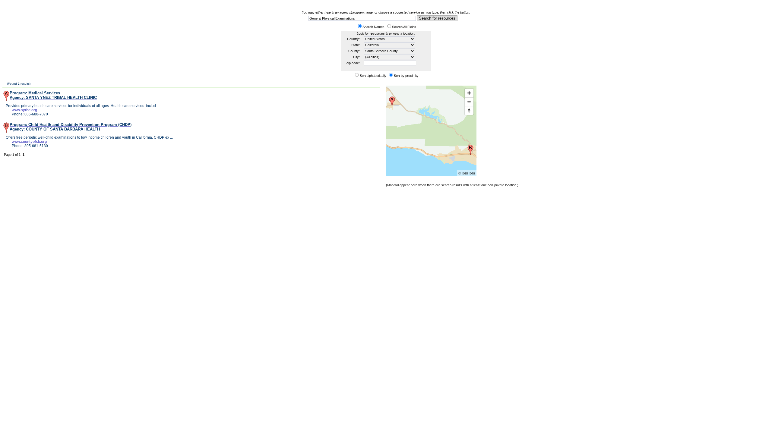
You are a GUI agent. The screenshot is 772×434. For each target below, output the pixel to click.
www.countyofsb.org (29, 142)
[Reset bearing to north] (469, 110)
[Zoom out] (469, 101)
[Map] (431, 131)
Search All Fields (404, 27)
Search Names (373, 27)
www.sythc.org (24, 110)
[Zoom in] (469, 93)
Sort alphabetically (373, 75)
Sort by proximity (406, 75)
